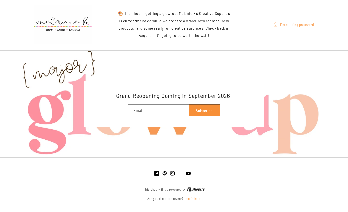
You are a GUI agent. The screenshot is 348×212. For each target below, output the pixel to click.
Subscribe (204, 110)
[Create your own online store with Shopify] (196, 189)
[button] (293, 24)
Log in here (193, 198)
